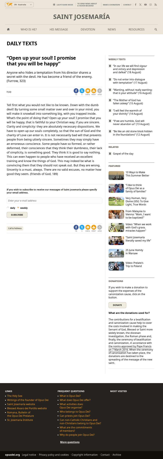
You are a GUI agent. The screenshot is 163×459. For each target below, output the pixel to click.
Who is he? (29, 29)
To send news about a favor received (87, 5)
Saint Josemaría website (21, 404)
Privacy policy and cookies (54, 454)
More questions (70, 442)
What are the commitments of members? (76, 429)
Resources (137, 29)
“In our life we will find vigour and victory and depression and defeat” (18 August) (130, 69)
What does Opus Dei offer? (75, 400)
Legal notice (29, 454)
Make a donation (111, 5)
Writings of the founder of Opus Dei (28, 400)
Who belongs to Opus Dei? (75, 411)
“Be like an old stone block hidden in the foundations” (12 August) (132, 133)
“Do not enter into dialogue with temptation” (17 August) (130, 81)
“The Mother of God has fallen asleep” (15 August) (128, 102)
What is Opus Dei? (70, 396)
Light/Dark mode (65, 5)
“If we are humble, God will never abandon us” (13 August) (131, 122)
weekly (24, 208)
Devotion (88, 29)
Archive (117, 454)
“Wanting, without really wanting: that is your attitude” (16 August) (132, 91)
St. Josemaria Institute (20, 420)
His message (59, 29)
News (112, 29)
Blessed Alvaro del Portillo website (27, 408)
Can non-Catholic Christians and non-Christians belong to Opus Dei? (80, 421)
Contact (127, 5)
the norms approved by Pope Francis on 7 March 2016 (130, 347)
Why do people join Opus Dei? (77, 435)
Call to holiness (15, 228)
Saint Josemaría (81, 16)
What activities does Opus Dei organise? (71, 406)
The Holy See (14, 396)
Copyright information (85, 454)
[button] (93, 92)
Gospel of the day (123, 153)
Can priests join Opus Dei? (75, 416)
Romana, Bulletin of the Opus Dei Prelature (20, 414)
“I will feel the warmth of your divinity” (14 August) (128, 112)
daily (12, 208)
